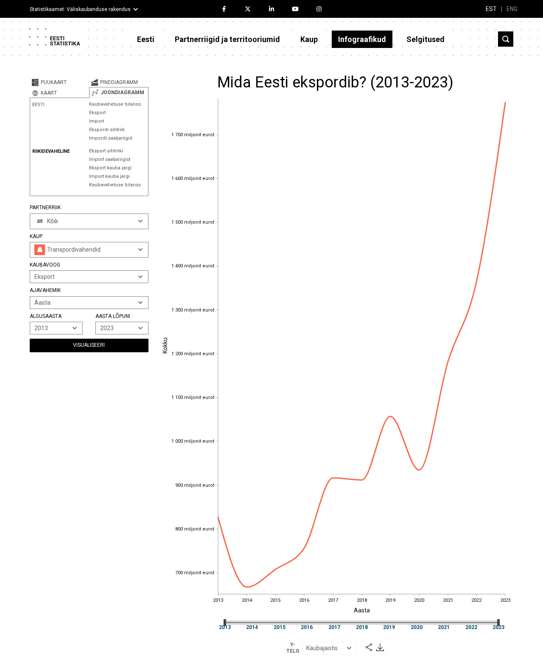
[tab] (59, 82)
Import (96, 121)
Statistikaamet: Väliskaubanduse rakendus (80, 9)
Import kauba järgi (109, 176)
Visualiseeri (89, 345)
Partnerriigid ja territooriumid (227, 39)
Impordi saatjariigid (110, 138)
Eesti (145, 39)
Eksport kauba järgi (110, 168)
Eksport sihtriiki (106, 151)
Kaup (309, 39)
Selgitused (425, 39)
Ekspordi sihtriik (107, 129)
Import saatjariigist (109, 159)
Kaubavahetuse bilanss (115, 104)
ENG (512, 9)
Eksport (97, 112)
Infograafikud (362, 39)
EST (491, 9)
